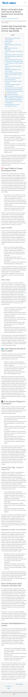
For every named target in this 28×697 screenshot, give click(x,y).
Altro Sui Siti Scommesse (10, 79)
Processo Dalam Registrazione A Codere (13, 59)
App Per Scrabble (8, 41)
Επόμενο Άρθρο (19, 684)
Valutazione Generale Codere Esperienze (13, 72)
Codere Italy (4, 18)
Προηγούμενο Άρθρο (9, 684)
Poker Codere (8, 43)
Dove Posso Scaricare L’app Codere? (13, 77)
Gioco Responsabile (9, 86)
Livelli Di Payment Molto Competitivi (12, 84)
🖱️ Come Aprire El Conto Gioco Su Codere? (14, 91)
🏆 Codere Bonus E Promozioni (11, 94)
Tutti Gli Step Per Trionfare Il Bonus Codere (14, 61)
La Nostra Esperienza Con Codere (12, 104)
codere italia (23, 292)
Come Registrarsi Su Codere (11, 106)
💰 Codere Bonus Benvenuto (11, 92)
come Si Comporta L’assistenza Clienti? (13, 96)
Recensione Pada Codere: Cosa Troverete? (14, 54)
